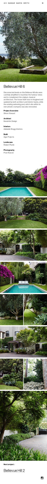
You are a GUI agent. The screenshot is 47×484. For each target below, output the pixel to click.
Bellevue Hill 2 (14, 471)
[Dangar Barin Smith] (18, 3)
